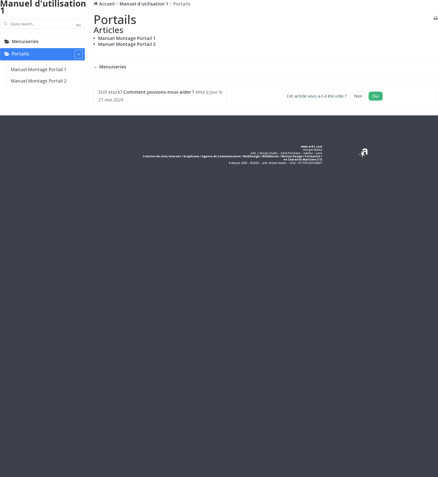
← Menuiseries (110, 67)
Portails (20, 54)
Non (358, 96)
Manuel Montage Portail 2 (38, 81)
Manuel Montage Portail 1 (38, 69)
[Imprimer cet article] (436, 18)
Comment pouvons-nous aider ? (158, 92)
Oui (375, 96)
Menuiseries (25, 41)
